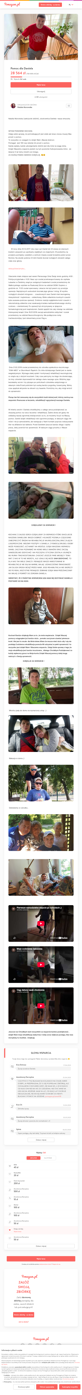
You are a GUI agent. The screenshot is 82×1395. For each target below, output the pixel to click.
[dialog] (41, 1370)
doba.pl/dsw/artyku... (17, 269)
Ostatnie (33, 1158)
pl (70, 5)
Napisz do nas (56, 1264)
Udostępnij (41, 91)
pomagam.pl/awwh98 (53, 1096)
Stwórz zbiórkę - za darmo (50, 5)
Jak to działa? (24, 1322)
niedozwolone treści (45, 1264)
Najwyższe (48, 1158)
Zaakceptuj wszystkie (70, 1387)
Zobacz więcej (41, 1140)
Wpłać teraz (41, 85)
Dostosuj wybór (24, 1387)
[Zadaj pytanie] (68, 106)
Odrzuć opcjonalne (47, 1387)
